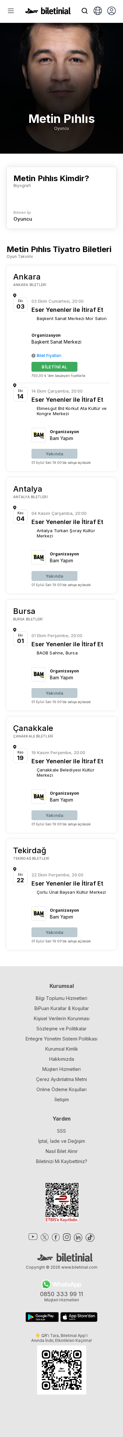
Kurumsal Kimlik (61, 1049)
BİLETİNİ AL (54, 366)
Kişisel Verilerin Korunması (62, 1018)
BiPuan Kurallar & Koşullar (61, 1008)
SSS (61, 1131)
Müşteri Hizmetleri (61, 1069)
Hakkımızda (61, 1059)
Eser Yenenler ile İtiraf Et (67, 309)
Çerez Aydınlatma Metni (61, 1079)
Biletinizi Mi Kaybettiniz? (61, 1161)
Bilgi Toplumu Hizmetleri (61, 998)
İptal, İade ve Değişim (61, 1141)
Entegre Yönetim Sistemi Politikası (61, 1038)
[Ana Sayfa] (48, 12)
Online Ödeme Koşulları (61, 1089)
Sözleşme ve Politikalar (61, 1028)
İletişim (61, 1099)
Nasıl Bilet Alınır (62, 1151)
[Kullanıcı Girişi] (111, 11)
